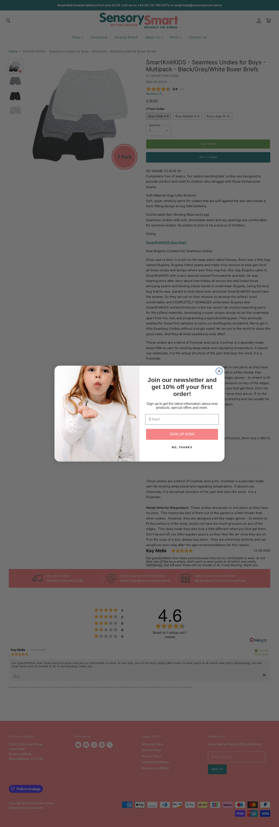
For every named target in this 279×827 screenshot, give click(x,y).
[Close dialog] (219, 371)
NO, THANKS (182, 447)
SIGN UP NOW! (182, 434)
